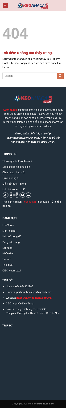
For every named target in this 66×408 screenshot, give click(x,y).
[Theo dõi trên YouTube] (22, 195)
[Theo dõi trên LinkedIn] (17, 195)
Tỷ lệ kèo (55, 201)
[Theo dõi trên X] (5, 195)
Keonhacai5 (10, 109)
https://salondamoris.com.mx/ (34, 297)
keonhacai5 (29, 201)
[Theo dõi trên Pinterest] (11, 195)
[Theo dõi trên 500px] (28, 195)
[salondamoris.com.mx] (33, 5)
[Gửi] (60, 76)
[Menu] (5, 5)
